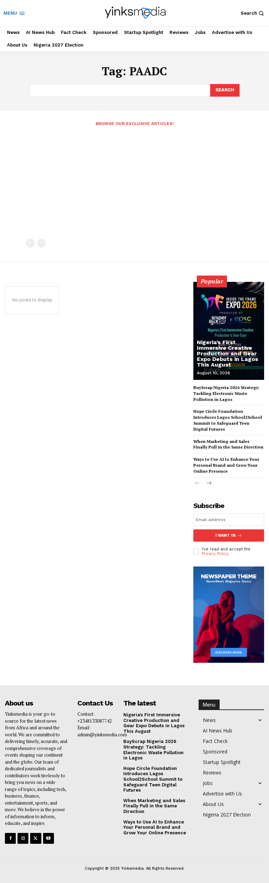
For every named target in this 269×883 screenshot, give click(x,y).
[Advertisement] (134, 186)
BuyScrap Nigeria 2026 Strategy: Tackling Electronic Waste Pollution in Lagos (226, 393)
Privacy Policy (215, 553)
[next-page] (209, 483)
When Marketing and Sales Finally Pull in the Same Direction (228, 444)
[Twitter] (35, 838)
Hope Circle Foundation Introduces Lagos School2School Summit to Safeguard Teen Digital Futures (227, 420)
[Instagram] (23, 838)
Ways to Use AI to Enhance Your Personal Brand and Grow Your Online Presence (226, 465)
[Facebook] (10, 838)
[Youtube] (48, 838)
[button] (253, 13)
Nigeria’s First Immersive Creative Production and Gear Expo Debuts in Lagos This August (227, 353)
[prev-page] (30, 243)
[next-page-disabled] (41, 243)
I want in (225, 535)
